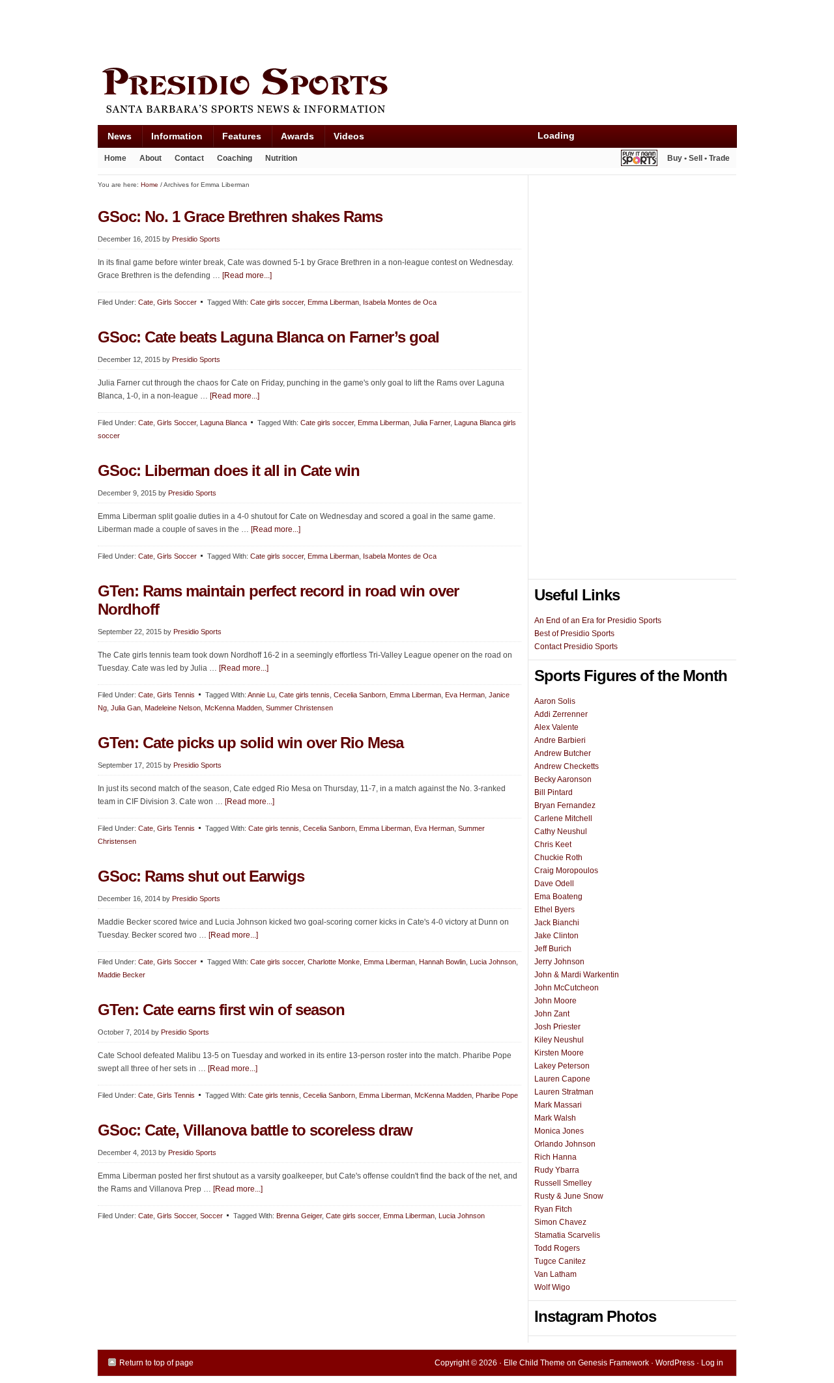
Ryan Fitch (553, 1209)
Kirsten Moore (559, 1052)
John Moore (555, 1000)
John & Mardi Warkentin (576, 974)
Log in (712, 1362)
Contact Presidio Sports (576, 646)
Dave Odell (554, 883)
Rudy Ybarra (556, 1170)
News (115, 139)
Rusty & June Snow (568, 1196)
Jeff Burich (552, 948)
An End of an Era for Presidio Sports (597, 620)
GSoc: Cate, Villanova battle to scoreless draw (255, 1130)
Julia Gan (126, 708)
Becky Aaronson (563, 779)
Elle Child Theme (534, 1362)
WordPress (675, 1362)
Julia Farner (431, 422)
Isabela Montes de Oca (400, 302)
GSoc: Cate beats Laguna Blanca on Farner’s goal (268, 337)
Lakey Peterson (562, 1065)
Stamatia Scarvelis (567, 1235)
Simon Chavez (560, 1222)
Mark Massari (558, 1105)
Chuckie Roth (558, 857)
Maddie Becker (121, 975)
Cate (145, 302)
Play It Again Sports (639, 160)
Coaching (234, 158)
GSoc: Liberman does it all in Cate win (229, 470)
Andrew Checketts (566, 766)
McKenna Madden (233, 708)
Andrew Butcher (562, 753)
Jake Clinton (556, 935)
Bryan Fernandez (565, 805)
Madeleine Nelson (173, 708)
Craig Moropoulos (566, 870)
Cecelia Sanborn (360, 695)
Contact (189, 158)
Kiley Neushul (559, 1039)
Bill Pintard (553, 792)
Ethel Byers (554, 909)
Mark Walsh (555, 1118)
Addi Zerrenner (561, 714)
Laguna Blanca (223, 422)
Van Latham (555, 1274)
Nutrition (281, 158)
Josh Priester (557, 1026)
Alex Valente (556, 727)
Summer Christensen (299, 708)
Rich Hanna (555, 1157)
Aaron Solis (554, 701)
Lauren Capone (562, 1078)
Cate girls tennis (304, 695)
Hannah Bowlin (442, 962)
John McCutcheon (566, 987)
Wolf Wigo (552, 1287)
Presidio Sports (417, 92)
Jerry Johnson (559, 961)
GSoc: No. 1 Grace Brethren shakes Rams (240, 216)
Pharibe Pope (497, 1095)
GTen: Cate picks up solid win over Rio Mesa (250, 742)
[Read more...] (247, 275)
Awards (292, 139)
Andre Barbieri (560, 740)
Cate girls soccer (277, 302)
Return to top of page (156, 1362)
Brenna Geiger (299, 1216)
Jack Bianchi (556, 922)
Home (115, 158)
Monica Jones (559, 1131)
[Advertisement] (335, 30)
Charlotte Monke (334, 962)
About (147, 161)
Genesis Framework (613, 1362)
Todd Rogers (557, 1248)
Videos (349, 136)
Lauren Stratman (564, 1092)
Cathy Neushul (560, 831)
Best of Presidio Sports (574, 633)
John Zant (551, 1013)
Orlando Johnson (565, 1144)
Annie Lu (261, 695)
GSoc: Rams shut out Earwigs (201, 876)
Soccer (211, 1216)
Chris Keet (552, 844)
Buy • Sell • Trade (698, 158)
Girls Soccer (177, 302)
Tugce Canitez (560, 1261)
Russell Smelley (563, 1183)
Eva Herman (465, 695)
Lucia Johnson (493, 962)
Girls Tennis (176, 695)
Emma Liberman (333, 302)
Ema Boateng (558, 896)
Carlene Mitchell (563, 818)
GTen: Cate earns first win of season (221, 1009)
